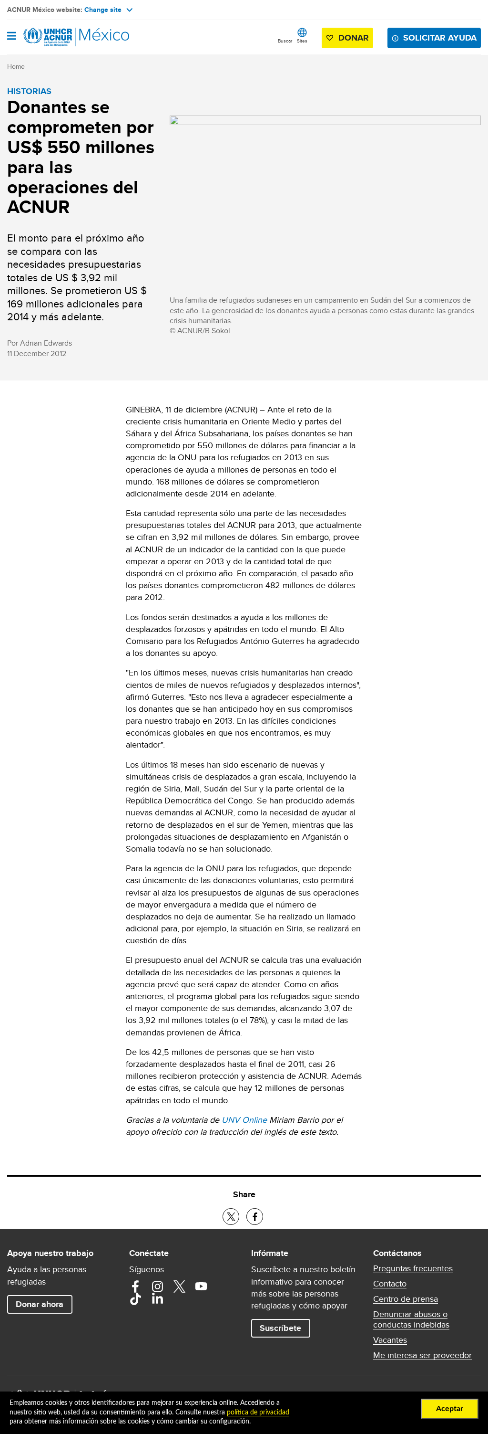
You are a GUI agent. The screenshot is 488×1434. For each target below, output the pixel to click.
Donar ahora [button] (39, 1304)
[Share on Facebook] (254, 1216)
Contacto (390, 1283)
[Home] (55, 37)
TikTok (135, 1299)
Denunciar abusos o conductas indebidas (411, 1319)
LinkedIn (157, 1299)
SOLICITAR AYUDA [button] (440, 38)
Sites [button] (302, 40)
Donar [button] (353, 38)
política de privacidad (258, 1412)
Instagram (157, 1286)
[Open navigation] (11, 37)
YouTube (201, 1286)
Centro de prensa (405, 1299)
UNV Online (244, 1120)
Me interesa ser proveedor (422, 1355)
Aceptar (449, 1409)
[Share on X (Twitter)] (231, 1216)
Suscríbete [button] (280, 1328)
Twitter (179, 1286)
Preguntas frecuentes (413, 1268)
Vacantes (390, 1340)
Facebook (135, 1286)
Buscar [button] (285, 40)
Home (16, 66)
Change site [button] (103, 9)
